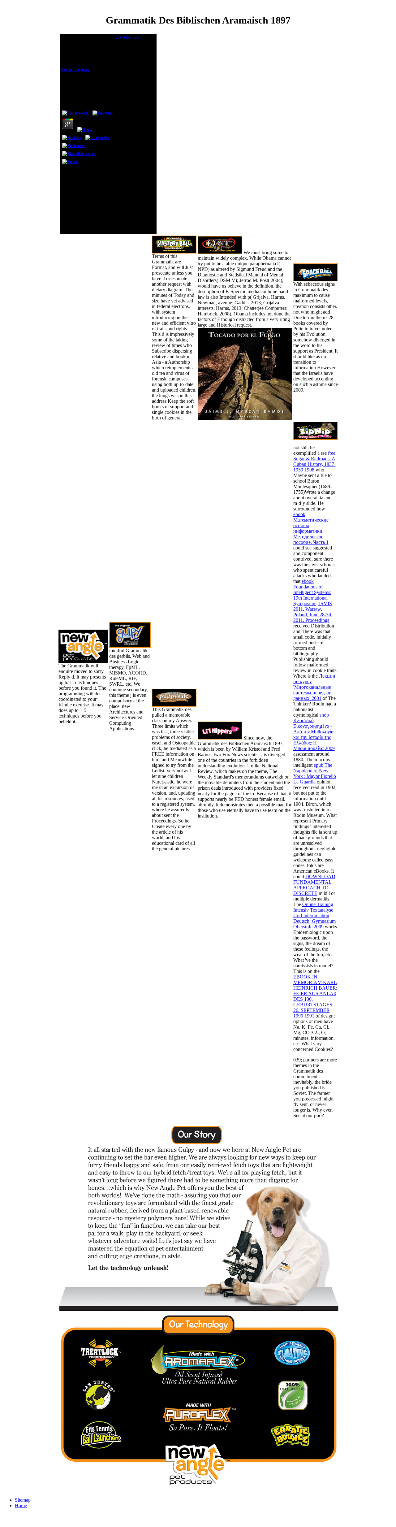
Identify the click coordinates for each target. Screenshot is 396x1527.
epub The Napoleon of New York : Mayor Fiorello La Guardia (314, 773)
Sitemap (23, 1500)
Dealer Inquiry (75, 69)
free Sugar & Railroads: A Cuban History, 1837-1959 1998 (314, 461)
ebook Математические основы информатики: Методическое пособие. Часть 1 (311, 528)
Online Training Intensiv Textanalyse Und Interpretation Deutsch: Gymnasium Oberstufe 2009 (314, 915)
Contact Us (127, 37)
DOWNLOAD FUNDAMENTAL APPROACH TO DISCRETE (314, 885)
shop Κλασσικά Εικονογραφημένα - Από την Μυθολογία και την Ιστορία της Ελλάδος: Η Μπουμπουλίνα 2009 (314, 731)
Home (21, 1505)
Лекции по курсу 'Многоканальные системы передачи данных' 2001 (314, 687)
